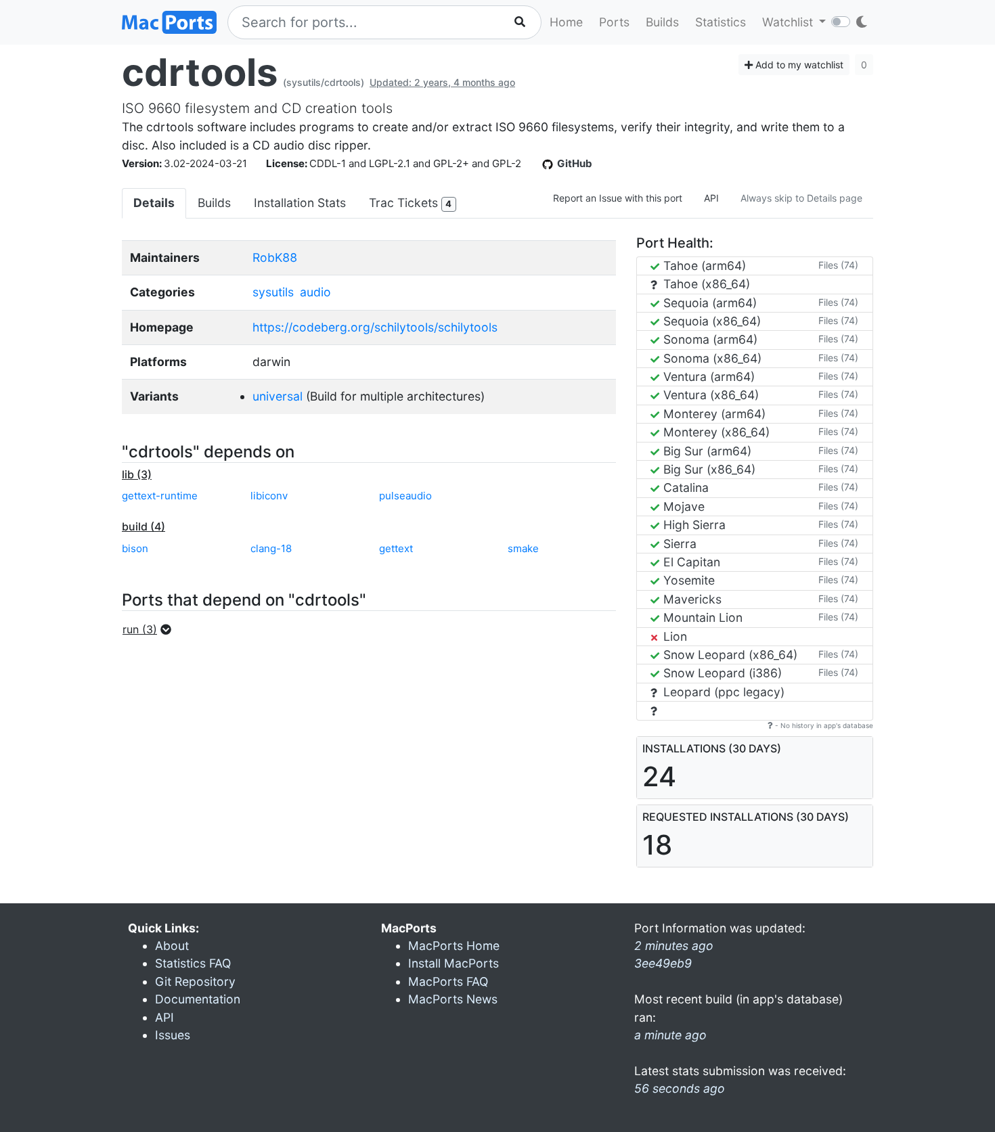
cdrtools (200, 72)
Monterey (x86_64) (715, 432)
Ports (614, 22)
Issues (172, 1035)
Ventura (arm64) (707, 376)
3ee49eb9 (663, 963)
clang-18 (271, 548)
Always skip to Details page (801, 198)
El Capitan (690, 562)
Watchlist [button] (789, 22)
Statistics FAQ (193, 963)
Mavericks (691, 599)
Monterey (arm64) (713, 414)
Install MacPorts (453, 963)
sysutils (273, 292)
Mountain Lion (701, 617)
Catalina (684, 487)
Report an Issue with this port (617, 198)
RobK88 (274, 257)
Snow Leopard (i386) (721, 673)
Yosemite (687, 580)
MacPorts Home (454, 945)
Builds (662, 22)
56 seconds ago (679, 1088)
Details (154, 203)
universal (277, 396)
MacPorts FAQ (448, 981)
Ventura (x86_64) (709, 395)
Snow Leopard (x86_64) (728, 655)
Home (566, 22)
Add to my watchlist (798, 64)
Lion (673, 636)
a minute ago (670, 1035)
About (172, 945)
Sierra (678, 544)
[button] (151, 629)
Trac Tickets (410, 203)
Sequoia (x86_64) (710, 321)
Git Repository (195, 981)
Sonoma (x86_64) (710, 358)
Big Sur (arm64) (705, 451)
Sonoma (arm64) (708, 339)
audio (315, 292)
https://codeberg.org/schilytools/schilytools (375, 327)
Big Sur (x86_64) (707, 469)
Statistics (720, 22)
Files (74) (838, 265)
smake (523, 548)
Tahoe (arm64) (703, 265)
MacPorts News (453, 999)
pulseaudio (405, 495)
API (711, 198)
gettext (396, 548)
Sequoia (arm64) (708, 303)
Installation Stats (300, 203)
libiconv (269, 495)
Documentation (197, 999)
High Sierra (693, 525)
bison (135, 548)
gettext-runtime (160, 495)
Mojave (682, 506)
